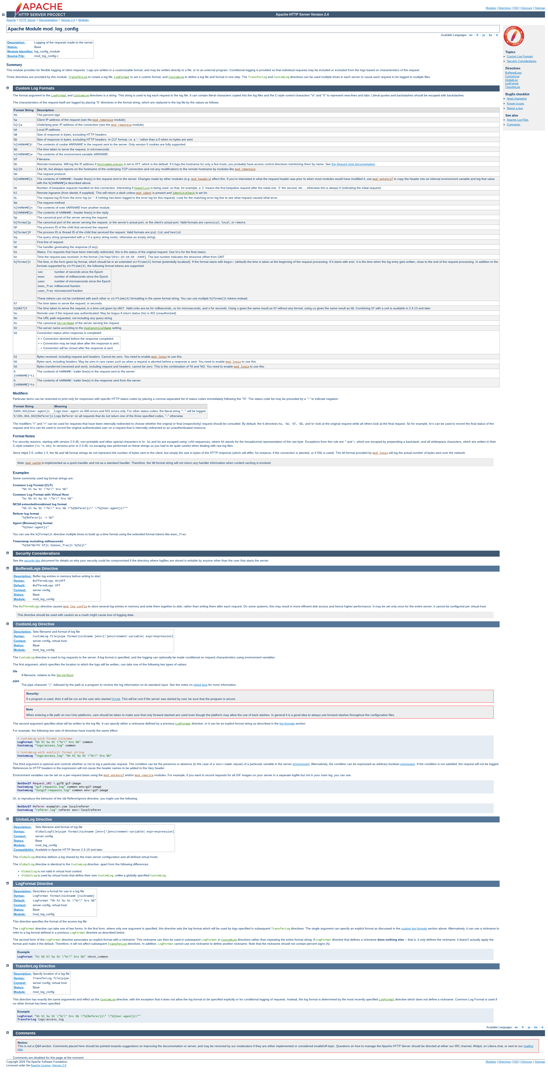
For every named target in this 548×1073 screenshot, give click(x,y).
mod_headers (200, 179)
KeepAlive (142, 188)
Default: (19, 585)
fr (477, 35)
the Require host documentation (353, 164)
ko (490, 35)
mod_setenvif (382, 179)
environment (301, 764)
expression (407, 764)
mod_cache (33, 463)
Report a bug (515, 108)
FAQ (516, 8)
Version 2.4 (68, 20)
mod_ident (144, 193)
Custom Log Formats (520, 56)
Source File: (16, 56)
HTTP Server (27, 20)
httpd (116, 699)
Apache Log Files (518, 119)
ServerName (65, 323)
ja (484, 35)
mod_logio (159, 357)
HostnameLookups (110, 164)
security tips (32, 560)
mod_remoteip (103, 120)
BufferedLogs (513, 72)
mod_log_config (75, 606)
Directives (505, 8)
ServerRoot (65, 675)
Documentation (48, 20)
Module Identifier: (20, 51)
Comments (513, 124)
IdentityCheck (184, 193)
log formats (287, 723)
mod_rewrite (144, 775)
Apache (11, 20)
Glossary (526, 8)
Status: (12, 47)
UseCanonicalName (97, 328)
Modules (491, 8)
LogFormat (122, 77)
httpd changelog (517, 98)
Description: (16, 42)
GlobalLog (511, 80)
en (470, 35)
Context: (20, 590)
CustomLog (176, 77)
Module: (20, 599)
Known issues (515, 103)
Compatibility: (24, 849)
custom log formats (414, 928)
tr (497, 35)
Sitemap (540, 8)
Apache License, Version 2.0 (48, 1065)
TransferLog (77, 77)
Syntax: (19, 580)
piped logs (200, 684)
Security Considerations (521, 61)
